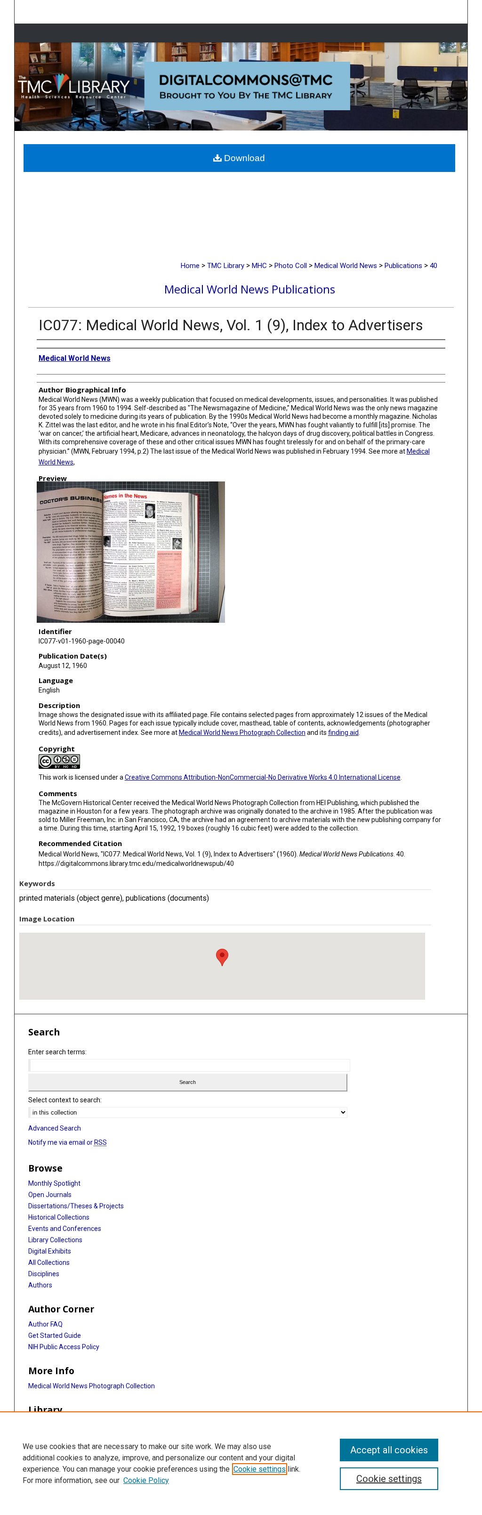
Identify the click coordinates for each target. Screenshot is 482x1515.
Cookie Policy (146, 1480)
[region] (241, 1463)
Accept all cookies (389, 1450)
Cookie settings (259, 1469)
